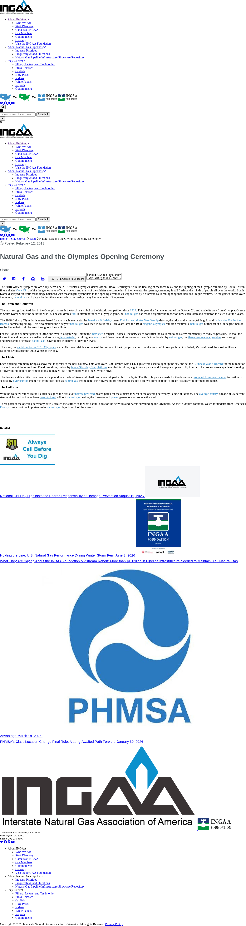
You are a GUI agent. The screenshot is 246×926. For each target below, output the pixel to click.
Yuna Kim (22, 290)
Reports (20, 85)
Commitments (23, 36)
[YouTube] (13, 103)
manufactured (48, 397)
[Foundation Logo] (214, 829)
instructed (97, 333)
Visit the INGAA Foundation (33, 43)
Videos (19, 78)
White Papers (23, 81)
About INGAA (17, 19)
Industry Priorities (26, 50)
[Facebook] (6, 103)
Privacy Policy (114, 924)
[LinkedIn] (9, 103)
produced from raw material (209, 377)
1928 (133, 310)
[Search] (3, 107)
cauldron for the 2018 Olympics (36, 347)
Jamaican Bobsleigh (100, 320)
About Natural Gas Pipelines (25, 47)
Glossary (20, 40)
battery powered (85, 393)
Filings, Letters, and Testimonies (35, 64)
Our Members (23, 33)
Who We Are (23, 22)
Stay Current (16, 60)
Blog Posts (21, 74)
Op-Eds (20, 71)
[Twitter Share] (5, 278)
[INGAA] (16, 12)
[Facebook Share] (24, 278)
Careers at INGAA (26, 29)
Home (3, 238)
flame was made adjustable (204, 337)
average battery (208, 393)
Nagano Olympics (154, 323)
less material (67, 337)
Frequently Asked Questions (32, 54)
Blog (33, 238)
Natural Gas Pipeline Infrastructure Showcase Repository (50, 57)
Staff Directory (24, 26)
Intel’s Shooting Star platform (89, 367)
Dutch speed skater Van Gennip (139, 320)
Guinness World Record (208, 363)
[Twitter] (2, 103)
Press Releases (24, 67)
